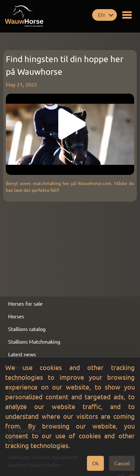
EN (101, 15)
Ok (95, 463)
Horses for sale (25, 304)
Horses (16, 316)
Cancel (122, 463)
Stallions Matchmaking (34, 342)
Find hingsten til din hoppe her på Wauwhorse (64, 65)
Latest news (22, 354)
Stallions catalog (27, 329)
